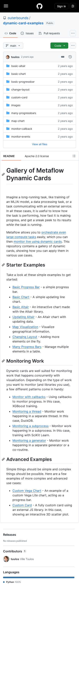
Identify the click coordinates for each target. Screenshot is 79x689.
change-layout (20, 89)
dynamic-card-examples (23, 23)
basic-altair (18, 66)
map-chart (18, 120)
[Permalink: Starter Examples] (3, 264)
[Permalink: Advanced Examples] (3, 459)
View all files (39, 144)
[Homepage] (39, 6)
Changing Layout (24, 337)
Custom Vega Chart (26, 490)
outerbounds (18, 18)
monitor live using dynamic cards (38, 241)
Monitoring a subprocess (30, 426)
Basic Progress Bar (26, 287)
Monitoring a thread (26, 411)
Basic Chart (20, 297)
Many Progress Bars (26, 347)
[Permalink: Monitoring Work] (3, 361)
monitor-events (20, 136)
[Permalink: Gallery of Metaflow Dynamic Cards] (3, 174)
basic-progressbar (23, 81)
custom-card (19, 97)
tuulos (15, 57)
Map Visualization (25, 327)
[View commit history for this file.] (70, 57)
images (15, 105)
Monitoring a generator (29, 440)
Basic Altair (20, 307)
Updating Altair (23, 317)
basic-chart (18, 73)
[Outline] (74, 156)
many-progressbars (23, 113)
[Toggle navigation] (6, 6)
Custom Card (22, 505)
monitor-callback (21, 128)
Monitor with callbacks (28, 397)
